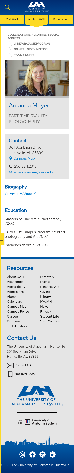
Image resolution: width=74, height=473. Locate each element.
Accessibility (16, 287)
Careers (13, 316)
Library (45, 296)
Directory (47, 277)
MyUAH (46, 301)
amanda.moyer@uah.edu (33, 172)
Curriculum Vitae (18, 194)
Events (45, 282)
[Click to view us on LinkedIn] (53, 454)
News (44, 306)
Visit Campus (50, 321)
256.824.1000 (24, 374)
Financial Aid (49, 287)
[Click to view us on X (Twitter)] (42, 454)
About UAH (15, 277)
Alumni (12, 296)
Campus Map (24, 158)
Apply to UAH (36, 19)
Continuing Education (17, 323)
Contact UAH (24, 365)
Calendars (14, 301)
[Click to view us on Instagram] (22, 454)
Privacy (45, 311)
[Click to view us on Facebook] (32, 454)
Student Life (49, 316)
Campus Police (18, 311)
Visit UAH (12, 19)
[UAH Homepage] (37, 9)
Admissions (15, 291)
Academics (15, 282)
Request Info (61, 19)
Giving (45, 291)
